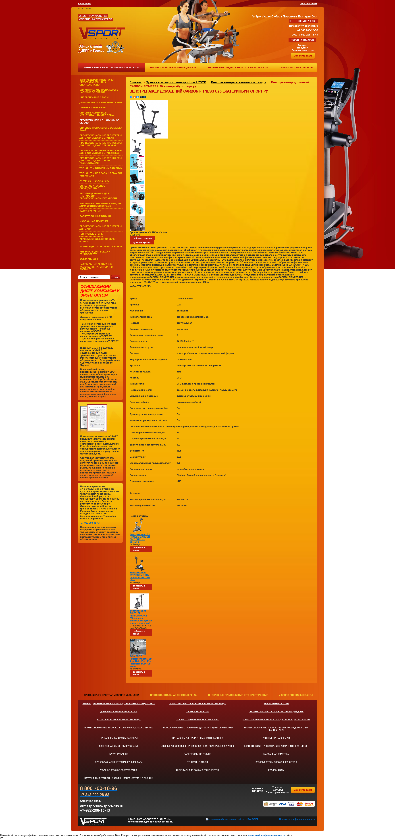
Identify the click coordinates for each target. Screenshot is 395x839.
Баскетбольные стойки (95, 216)
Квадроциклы (88, 259)
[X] (141, 97)
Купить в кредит (142, 242)
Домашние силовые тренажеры (100, 102)
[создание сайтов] (216, 819)
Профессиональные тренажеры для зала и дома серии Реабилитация (100, 160)
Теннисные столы (91, 234)
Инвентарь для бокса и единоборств (94, 252)
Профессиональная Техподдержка (173, 67)
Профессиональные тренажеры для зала (100, 227)
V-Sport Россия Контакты (296, 67)
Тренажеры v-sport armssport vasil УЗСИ (111, 67)
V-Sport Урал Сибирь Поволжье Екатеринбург (285, 16)
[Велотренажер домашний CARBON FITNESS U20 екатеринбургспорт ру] (149, 138)
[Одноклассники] (134, 97)
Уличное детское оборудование (100, 246)
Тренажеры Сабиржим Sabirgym (100, 168)
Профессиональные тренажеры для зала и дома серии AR (100, 136)
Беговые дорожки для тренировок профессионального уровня (98, 196)
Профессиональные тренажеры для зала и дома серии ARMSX (100, 151)
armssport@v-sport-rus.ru (101, 806)
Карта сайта (84, 3)
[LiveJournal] (144, 97)
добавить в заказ (142, 238)
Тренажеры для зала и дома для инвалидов (100, 174)
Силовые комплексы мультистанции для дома (96, 113)
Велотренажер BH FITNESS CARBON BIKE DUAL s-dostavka (140, 538)
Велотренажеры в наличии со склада (99, 121)
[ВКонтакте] (131, 97)
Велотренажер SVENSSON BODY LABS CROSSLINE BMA (140, 576)
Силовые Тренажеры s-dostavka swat (100, 129)
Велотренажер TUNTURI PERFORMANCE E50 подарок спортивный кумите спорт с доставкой (141, 617)
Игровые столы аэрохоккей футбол (97, 240)
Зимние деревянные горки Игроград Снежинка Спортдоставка (96, 82)
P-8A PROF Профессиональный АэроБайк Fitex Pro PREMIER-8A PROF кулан (141, 661)
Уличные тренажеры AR (94, 181)
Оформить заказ (303, 56)
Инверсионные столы (93, 97)
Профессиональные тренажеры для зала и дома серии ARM (100, 144)
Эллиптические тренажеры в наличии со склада (98, 91)
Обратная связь (308, 3)
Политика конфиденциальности (297, 819)
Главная (135, 82)
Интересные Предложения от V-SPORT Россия (238, 67)
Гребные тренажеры (92, 107)
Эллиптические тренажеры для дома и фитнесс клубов (100, 204)
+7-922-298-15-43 (90, 523)
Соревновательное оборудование (92, 187)
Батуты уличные (90, 211)
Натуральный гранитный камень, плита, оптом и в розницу (96, 267)
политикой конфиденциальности (266, 835)
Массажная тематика (93, 221)
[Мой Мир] (137, 97)
